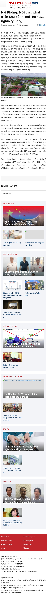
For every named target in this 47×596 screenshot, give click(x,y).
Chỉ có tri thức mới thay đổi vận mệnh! (34, 244)
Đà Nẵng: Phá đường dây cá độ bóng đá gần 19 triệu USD (21, 273)
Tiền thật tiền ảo (6, 537)
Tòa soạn (27, 548)
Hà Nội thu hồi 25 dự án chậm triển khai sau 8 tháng (21, 395)
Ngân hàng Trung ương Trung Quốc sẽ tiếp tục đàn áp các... (21, 222)
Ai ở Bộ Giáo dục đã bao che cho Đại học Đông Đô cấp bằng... (22, 500)
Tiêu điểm (7, 482)
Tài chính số (8, 204)
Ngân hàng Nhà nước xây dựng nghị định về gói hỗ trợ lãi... (21, 448)
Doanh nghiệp (28, 540)
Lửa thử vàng (28, 544)
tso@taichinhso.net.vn (14, 569)
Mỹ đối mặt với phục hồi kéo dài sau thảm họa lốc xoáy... (12, 315)
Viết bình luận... (7, 193)
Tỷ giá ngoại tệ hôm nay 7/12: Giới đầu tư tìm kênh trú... (12, 470)
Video (3, 548)
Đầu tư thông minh (30, 537)
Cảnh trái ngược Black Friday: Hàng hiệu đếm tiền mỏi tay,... (12, 417)
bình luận (42, 25)
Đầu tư (6, 429)
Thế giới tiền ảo (10, 326)
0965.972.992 (19, 564)
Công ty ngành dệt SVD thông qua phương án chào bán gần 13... (12, 295)
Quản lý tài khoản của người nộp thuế (10, 366)
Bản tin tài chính (10, 254)
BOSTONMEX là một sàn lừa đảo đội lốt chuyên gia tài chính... (22, 345)
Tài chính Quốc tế (6, 540)
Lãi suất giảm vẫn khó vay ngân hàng (12, 244)
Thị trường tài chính (12, 376)
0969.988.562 (20, 566)
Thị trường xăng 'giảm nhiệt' (32, 294)
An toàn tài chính (6, 544)
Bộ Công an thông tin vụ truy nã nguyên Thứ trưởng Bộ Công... (12, 523)
